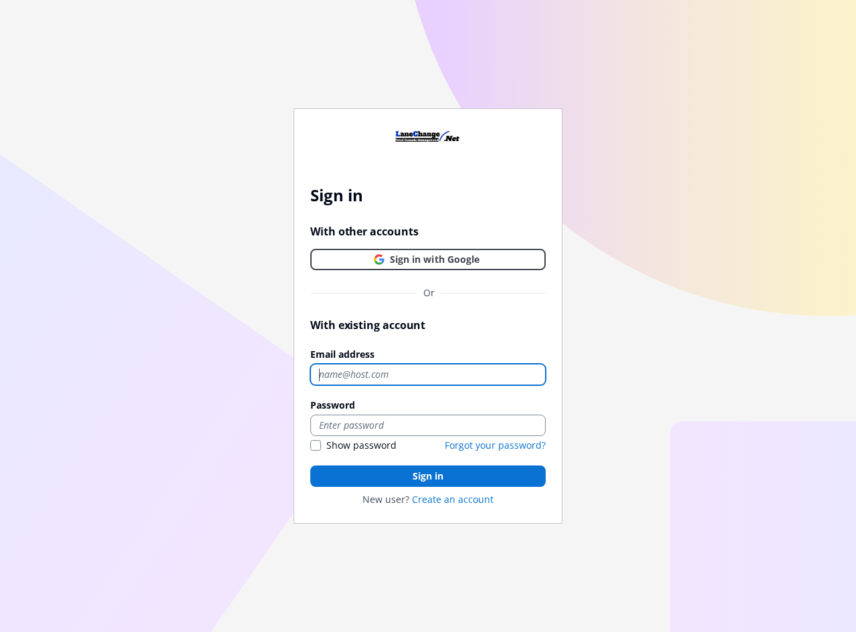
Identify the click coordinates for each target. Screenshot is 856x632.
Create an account (453, 499)
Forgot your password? (495, 445)
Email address (342, 354)
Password (332, 405)
